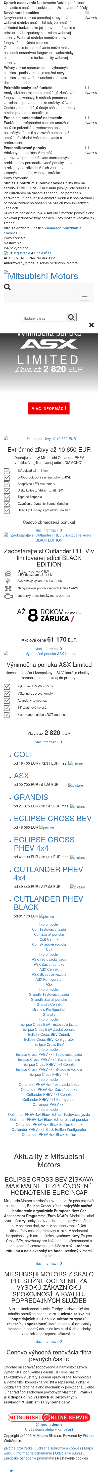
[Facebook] (4, 1470)
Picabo (88, 1435)
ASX (21, 775)
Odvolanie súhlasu (69, 1452)
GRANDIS (31, 796)
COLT (23, 754)
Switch (89, 17)
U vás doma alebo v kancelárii (49, 1427)
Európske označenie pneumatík (29, 1457)
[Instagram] (8, 1470)
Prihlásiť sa (43, 252)
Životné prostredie (18, 1447)
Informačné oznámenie (33, 1452)
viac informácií (47, 530)
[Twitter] (11, 1470)
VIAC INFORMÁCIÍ (49, 408)
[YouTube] (6, 1470)
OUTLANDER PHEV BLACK (48, 902)
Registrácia (21, 252)
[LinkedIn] (14, 1470)
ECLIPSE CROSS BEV (53, 818)
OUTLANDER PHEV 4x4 (48, 873)
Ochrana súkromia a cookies (58, 1447)
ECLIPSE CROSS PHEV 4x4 (44, 843)
